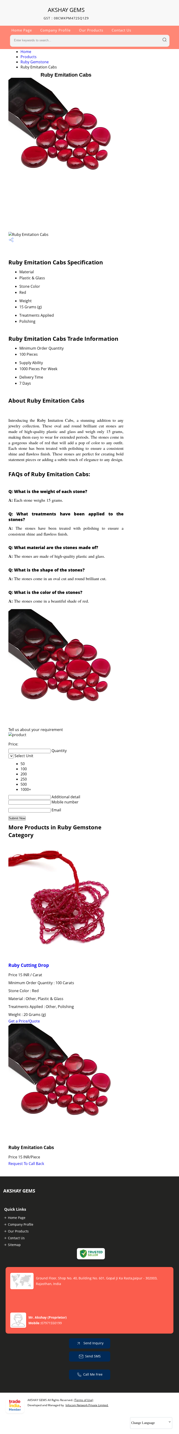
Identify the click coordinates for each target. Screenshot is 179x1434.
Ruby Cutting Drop (28, 965)
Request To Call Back (26, 1163)
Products (29, 56)
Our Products (91, 30)
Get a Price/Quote (24, 1021)
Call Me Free (93, 1374)
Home (26, 51)
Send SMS (93, 1356)
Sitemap (14, 1244)
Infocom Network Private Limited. (86, 1405)
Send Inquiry (93, 1343)
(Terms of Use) (83, 1400)
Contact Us (121, 30)
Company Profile (55, 30)
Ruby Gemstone (35, 61)
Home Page (21, 30)
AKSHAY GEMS (66, 13)
